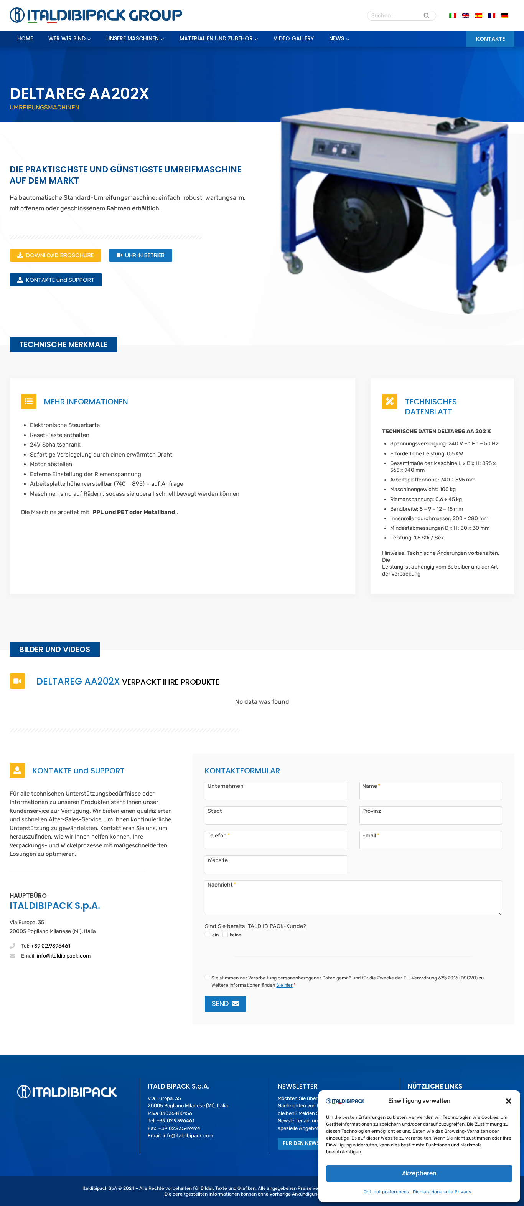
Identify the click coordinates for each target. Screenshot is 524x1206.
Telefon (219, 835)
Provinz (371, 811)
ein (215, 935)
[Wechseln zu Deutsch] (504, 15)
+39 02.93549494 (179, 1128)
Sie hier (284, 985)
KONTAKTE (490, 39)
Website (218, 860)
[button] (508, 1101)
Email (370, 835)
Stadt (215, 811)
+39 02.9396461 (50, 946)
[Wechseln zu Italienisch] (452, 15)
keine (235, 935)
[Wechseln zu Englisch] (465, 15)
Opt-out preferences (386, 1191)
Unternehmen (226, 786)
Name (371, 786)
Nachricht (222, 885)
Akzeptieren (419, 1173)
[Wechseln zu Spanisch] (478, 15)
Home (25, 38)
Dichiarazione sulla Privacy (442, 1191)
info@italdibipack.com (64, 956)
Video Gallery (294, 38)
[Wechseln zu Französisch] (491, 15)
